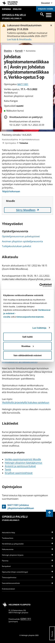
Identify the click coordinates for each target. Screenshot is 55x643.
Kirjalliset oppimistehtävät (19, 473)
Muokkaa (25, 346)
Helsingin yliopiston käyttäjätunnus (23, 462)
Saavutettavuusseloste (11, 583)
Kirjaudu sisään (45, 9)
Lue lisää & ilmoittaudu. (19, 39)
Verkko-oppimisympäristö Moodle (23, 459)
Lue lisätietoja (39, 327)
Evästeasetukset (8, 589)
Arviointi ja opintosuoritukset (20, 466)
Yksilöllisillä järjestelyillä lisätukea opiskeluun (25, 402)
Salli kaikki (27, 337)
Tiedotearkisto (7, 538)
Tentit (8, 469)
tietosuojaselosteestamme (30, 317)
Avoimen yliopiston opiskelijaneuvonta (22, 241)
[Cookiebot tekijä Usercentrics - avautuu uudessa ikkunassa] (39, 285)
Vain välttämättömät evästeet (27, 355)
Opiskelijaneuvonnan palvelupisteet (21, 236)
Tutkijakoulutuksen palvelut (16, 246)
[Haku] (42, 14)
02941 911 (25, 618)
